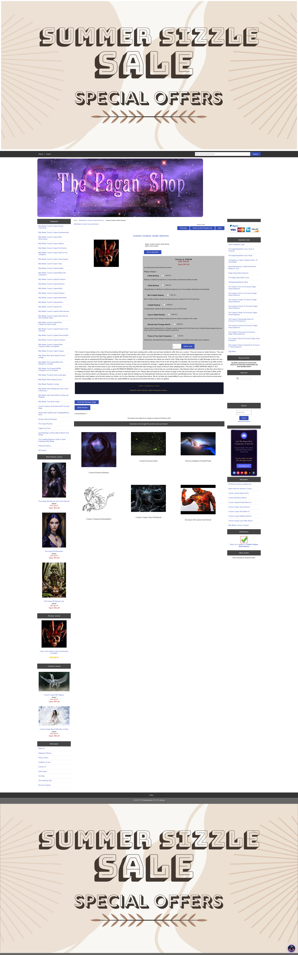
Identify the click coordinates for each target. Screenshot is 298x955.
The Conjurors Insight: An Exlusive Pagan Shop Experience (242, 300)
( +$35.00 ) (179, 324)
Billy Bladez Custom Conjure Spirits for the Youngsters (52, 253)
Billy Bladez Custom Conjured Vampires (51, 340)
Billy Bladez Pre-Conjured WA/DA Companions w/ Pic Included (49, 369)
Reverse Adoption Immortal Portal (198, 461)
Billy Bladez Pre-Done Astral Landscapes (52, 375)
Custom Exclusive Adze (148, 461)
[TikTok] (249, 472)
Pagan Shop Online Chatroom (238, 273)
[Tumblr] (253, 472)
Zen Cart (162, 800)
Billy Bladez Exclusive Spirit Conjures (51, 351)
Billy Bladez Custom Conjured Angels (51, 268)
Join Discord (244, 466)
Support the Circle (44, 428)
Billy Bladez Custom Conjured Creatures (52, 279)
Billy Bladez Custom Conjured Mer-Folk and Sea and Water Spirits (53, 317)
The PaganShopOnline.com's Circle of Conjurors (241, 250)
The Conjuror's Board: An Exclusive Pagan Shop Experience (242, 313)
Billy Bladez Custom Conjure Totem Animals (53, 259)
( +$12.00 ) (172, 295)
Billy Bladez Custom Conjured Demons (91, 220)
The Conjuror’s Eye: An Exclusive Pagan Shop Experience (242, 287)
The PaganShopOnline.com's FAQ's (240, 255)
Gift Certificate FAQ (45, 780)
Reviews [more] (54, 616)
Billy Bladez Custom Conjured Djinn (50, 288)
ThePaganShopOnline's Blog (238, 282)
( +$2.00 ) (180, 336)
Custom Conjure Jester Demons (239, 507)
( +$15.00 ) (167, 275)
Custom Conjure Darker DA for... (239, 493)
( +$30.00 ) (167, 285)
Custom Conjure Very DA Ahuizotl (148, 517)
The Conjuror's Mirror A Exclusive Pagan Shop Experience (243, 339)
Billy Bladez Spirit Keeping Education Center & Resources (53, 389)
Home (41, 154)
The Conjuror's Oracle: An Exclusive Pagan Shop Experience (242, 307)
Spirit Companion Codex (236, 244)
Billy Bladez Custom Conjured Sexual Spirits (53, 335)
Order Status (42, 771)
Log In (48, 154)
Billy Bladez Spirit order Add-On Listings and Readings (53, 396)
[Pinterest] (241, 472)
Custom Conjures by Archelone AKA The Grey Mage (53, 407)
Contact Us (42, 767)
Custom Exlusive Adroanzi (99, 473)
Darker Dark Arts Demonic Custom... (240, 489)
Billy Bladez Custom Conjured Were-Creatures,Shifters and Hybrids (50, 345)
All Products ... (43, 450)
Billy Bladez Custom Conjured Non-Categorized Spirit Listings (50, 323)
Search (244, 406)
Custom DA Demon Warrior (237, 498)
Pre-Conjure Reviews (45, 424)
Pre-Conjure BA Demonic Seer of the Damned (54, 501)
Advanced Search (244, 421)
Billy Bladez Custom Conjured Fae (50, 307)
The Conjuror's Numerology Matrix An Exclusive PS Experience (240, 320)
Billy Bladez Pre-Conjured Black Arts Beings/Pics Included (50, 363)
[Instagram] (238, 472)
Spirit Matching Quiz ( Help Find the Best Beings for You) (242, 267)
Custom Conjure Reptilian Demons (240, 516)
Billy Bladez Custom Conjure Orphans (51, 243)
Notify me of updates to (244, 545)
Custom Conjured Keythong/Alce (98, 519)
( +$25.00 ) (173, 314)
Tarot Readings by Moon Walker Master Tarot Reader (53, 434)
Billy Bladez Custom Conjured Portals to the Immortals (53, 330)
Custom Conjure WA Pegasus (54, 695)
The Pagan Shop (147, 800)
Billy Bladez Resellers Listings (48, 384)
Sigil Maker (232, 351)
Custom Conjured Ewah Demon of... (240, 502)
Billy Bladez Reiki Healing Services (50, 379)
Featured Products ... (45, 446)
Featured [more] (54, 666)
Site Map (41, 776)
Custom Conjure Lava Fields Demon (240, 521)
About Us (41, 748)
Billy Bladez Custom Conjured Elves (50, 302)
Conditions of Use (44, 762)
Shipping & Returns (44, 753)
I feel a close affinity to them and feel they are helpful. (54, 652)
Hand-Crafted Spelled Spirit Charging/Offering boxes (53, 413)
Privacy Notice (43, 758)
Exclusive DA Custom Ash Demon (198, 520)
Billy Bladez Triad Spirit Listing (48, 401)
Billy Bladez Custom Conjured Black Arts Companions (52, 274)
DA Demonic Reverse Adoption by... (240, 484)
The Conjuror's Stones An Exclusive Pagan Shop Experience (242, 326)
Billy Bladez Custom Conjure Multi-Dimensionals (50, 238)
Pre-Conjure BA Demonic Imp (54, 601)
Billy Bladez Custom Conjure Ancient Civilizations (50, 227)
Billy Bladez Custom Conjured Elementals (52, 298)
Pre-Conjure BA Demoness (54, 551)
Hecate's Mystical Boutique (47, 419)
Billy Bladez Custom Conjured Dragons (51, 293)
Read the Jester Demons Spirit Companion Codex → (149, 390)
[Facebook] (234, 472)
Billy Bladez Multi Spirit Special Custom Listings (51, 356)
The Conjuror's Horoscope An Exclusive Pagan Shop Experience (241, 333)
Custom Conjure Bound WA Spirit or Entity (54, 729)
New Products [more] (54, 457)
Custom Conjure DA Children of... (239, 511)
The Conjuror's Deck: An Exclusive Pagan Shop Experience (242, 294)
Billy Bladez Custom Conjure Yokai (50, 264)
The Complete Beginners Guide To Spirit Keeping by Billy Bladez (52, 440)
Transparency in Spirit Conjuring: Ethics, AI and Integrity (242, 261)
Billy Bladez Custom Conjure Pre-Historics (52, 248)
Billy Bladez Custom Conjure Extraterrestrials (53, 232)
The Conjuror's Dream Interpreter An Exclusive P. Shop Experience (244, 346)
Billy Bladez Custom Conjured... (239, 525)
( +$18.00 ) (169, 305)
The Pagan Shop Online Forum (238, 277)
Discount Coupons (44, 785)
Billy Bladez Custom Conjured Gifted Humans (53, 311)
